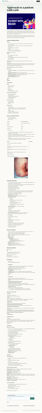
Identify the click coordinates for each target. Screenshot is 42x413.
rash (7, 402)
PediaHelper (38, 410)
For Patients (18, 1)
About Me (32, 1)
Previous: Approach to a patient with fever (13, 405)
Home (15, 1)
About (23, 410)
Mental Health (24, 1)
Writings (21, 1)
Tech (36, 410)
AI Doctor (29, 1)
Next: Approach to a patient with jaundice (29, 405)
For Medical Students (32, 410)
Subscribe (38, 1)
